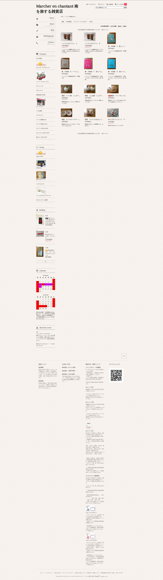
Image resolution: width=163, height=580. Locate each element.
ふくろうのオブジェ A (69, 43)
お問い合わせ (57, 572)
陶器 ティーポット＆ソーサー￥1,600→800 (125, 96)
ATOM (121, 572)
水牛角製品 (69, 21)
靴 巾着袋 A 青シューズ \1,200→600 (121, 46)
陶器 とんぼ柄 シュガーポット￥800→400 (99, 96)
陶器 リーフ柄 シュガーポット (72, 96)
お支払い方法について (80, 572)
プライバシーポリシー (67, 572)
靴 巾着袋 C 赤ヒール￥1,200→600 (97, 71)
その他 (90, 21)
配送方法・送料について (93, 572)
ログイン (102, 4)
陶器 (63, 21)
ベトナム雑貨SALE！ (70, 16)
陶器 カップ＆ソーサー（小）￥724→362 (75, 119)
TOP (62, 16)
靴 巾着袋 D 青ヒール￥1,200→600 (120, 71)
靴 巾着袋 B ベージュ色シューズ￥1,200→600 (78, 71)
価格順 (119, 26)
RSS (117, 572)
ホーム (42, 572)
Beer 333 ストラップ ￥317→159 (119, 119)
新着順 (124, 26)
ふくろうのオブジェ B (92, 43)
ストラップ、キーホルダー (80, 21)
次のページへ (105, 29)
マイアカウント (92, 4)
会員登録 (110, 4)
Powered (86, 576)
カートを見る (121, 4)
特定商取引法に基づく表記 (108, 572)
